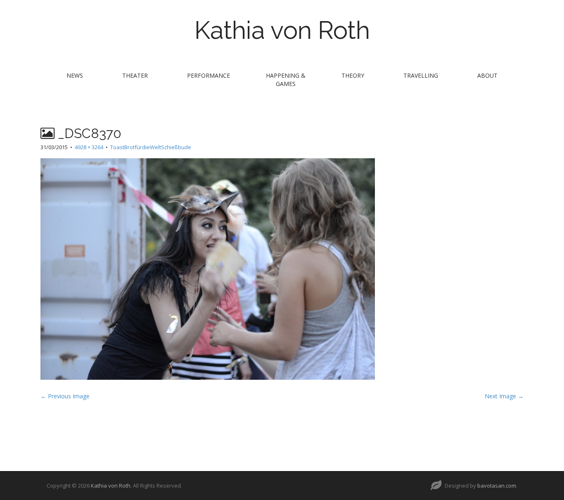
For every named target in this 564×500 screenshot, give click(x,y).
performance (208, 75)
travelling (420, 75)
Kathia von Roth (282, 30)
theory (352, 75)
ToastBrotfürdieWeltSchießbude (150, 147)
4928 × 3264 (89, 147)
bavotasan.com (496, 485)
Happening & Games (286, 79)
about (487, 75)
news (74, 75)
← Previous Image (65, 396)
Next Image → (504, 396)
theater (135, 75)
